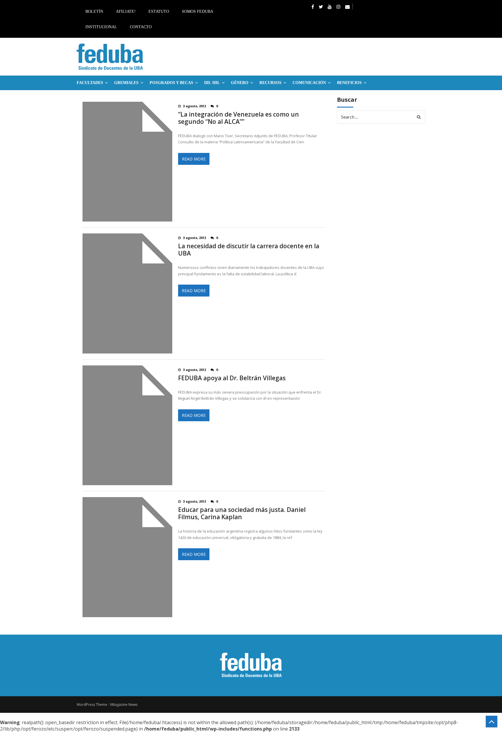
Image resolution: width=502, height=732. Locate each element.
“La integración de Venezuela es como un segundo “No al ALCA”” (238, 118)
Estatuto (158, 11)
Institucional (101, 27)
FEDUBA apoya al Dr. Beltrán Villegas (232, 378)
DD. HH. (212, 83)
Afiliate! (126, 11)
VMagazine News (123, 704)
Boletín (94, 11)
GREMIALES (126, 83)
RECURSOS (270, 83)
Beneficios (349, 83)
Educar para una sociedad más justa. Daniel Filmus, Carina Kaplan (242, 513)
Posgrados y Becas (171, 83)
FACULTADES (90, 83)
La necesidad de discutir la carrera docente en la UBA (248, 249)
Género (239, 83)
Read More (194, 159)
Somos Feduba (197, 11)
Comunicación (309, 83)
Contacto (141, 27)
